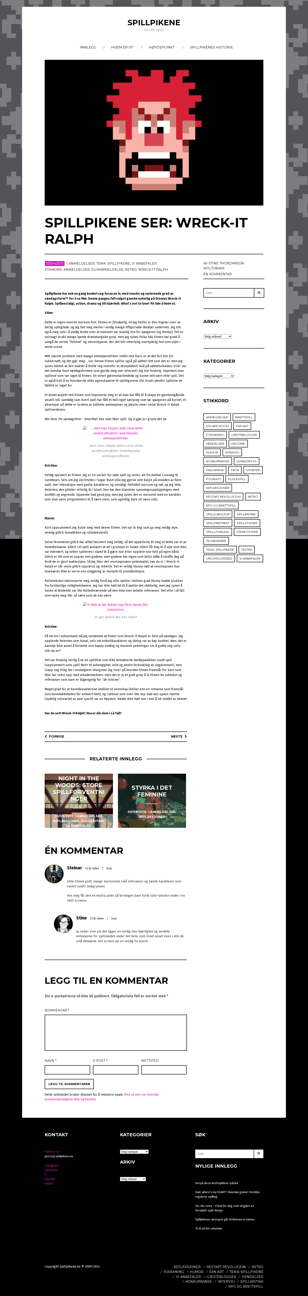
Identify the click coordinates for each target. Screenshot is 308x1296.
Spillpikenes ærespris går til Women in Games (225, 1219)
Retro (131, 270)
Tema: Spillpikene (113, 264)
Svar (109, 868)
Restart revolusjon (223, 496)
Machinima (215, 470)
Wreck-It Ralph (153, 270)
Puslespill (237, 479)
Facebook (51, 1170)
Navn (50, 1061)
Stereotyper (247, 532)
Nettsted (150, 1061)
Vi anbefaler (144, 264)
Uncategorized (219, 558)
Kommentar (57, 1010)
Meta (235, 470)
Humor (212, 452)
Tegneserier (216, 541)
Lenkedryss (247, 461)
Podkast (213, 479)
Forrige (56, 736)
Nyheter (253, 470)
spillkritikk (246, 514)
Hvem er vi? (122, 47)
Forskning (215, 435)
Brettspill (244, 417)
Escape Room (217, 426)
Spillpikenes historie (211, 47)
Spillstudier (247, 523)
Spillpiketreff (218, 523)
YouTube (50, 1179)
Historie (238, 443)
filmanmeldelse (107, 270)
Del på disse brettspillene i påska (216, 1183)
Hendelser (215, 443)
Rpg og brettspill (221, 505)
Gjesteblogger (244, 435)
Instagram (51, 1165)
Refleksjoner (217, 488)
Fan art (242, 426)
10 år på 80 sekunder (208, 1228)
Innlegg (88, 47)
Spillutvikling (217, 532)
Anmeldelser (82, 264)
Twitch (49, 1183)
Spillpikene (154, 22)
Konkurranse (217, 461)
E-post (100, 1061)
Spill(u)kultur (218, 514)
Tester (246, 549)
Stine (81, 918)
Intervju (232, 452)
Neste (176, 736)
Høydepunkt (162, 47)
